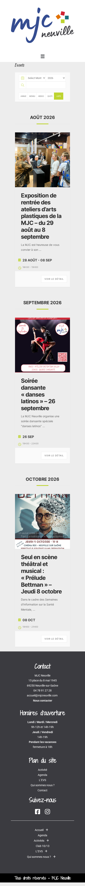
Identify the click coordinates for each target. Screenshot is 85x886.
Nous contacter (42, 700)
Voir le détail (54, 279)
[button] (42, 56)
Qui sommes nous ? (43, 785)
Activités (39, 840)
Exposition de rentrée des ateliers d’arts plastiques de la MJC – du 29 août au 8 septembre (41, 216)
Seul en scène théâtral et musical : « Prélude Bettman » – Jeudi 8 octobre (41, 574)
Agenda (42, 775)
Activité (42, 769)
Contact (42, 790)
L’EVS (42, 780)
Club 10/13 (42, 846)
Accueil (39, 830)
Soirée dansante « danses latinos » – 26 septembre (38, 394)
